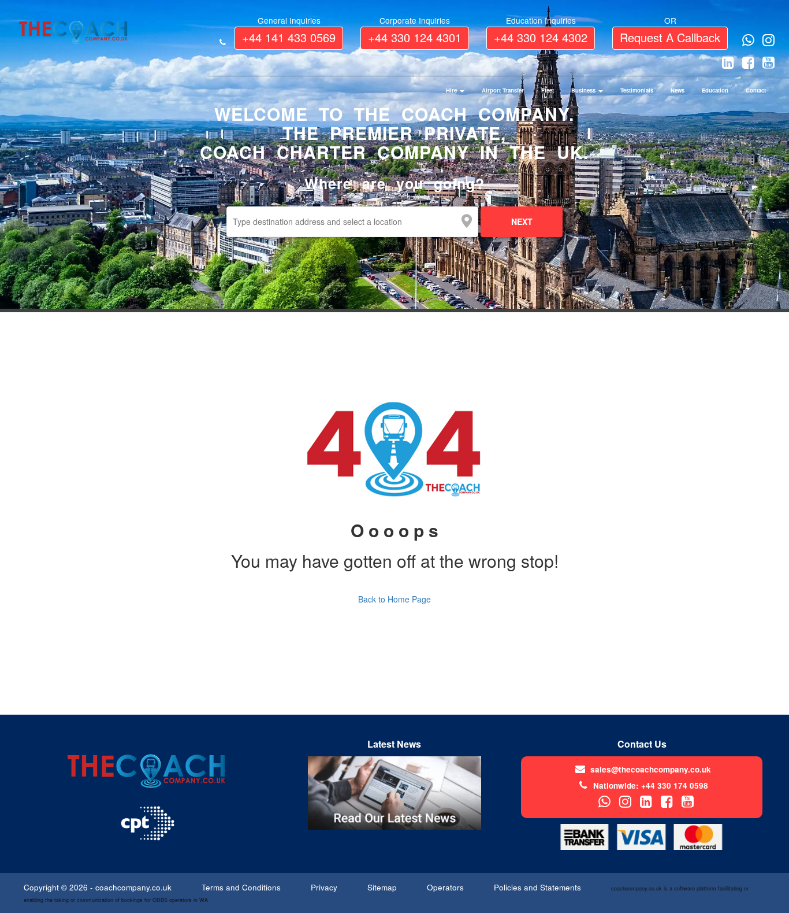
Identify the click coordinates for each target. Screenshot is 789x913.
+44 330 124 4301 (415, 37)
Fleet (547, 90)
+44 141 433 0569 (289, 37)
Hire (452, 90)
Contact (756, 90)
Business (584, 90)
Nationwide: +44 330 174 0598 (650, 785)
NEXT (522, 221)
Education (715, 90)
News (677, 90)
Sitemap (383, 887)
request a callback (670, 37)
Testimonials (636, 90)
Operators (446, 887)
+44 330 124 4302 (540, 37)
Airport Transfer (503, 90)
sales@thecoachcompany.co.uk (650, 769)
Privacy (325, 887)
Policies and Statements (538, 887)
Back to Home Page (394, 599)
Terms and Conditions (242, 887)
